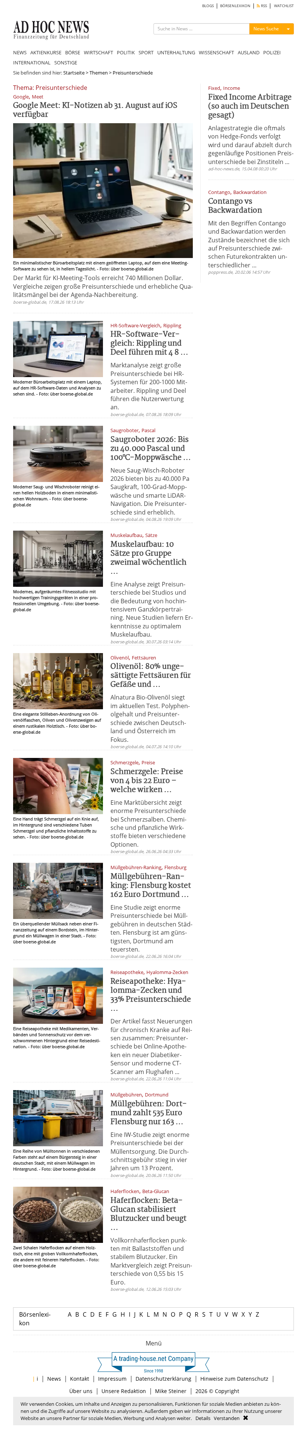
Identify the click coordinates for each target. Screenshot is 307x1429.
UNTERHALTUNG (176, 52)
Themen (98, 72)
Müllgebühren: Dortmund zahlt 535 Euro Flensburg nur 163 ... (148, 1113)
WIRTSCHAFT (98, 52)
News (54, 1378)
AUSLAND (248, 52)
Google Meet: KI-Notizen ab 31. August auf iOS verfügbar (95, 110)
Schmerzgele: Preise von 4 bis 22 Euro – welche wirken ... (146, 781)
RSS (263, 5)
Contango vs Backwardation (235, 206)
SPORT (146, 52)
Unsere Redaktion (123, 1391)
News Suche (266, 28)
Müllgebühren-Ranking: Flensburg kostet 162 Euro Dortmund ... (150, 886)
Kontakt (79, 1378)
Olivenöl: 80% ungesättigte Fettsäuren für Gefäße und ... (150, 676)
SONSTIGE (65, 62)
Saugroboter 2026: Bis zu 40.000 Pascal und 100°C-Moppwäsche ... (150, 449)
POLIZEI (272, 52)
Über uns (80, 1391)
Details (202, 1418)
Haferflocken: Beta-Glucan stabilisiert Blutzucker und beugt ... (148, 1214)
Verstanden (227, 1418)
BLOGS (208, 5)
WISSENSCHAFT (216, 52)
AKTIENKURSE (45, 52)
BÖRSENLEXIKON (235, 5)
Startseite (74, 72)
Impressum (112, 1378)
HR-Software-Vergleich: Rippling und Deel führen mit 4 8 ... (149, 343)
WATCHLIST (284, 5)
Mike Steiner (170, 1391)
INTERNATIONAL (32, 62)
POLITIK (126, 52)
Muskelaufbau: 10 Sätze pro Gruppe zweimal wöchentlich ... (148, 558)
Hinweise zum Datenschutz (234, 1378)
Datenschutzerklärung (163, 1378)
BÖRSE (72, 52)
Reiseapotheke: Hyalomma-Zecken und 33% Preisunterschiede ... (150, 995)
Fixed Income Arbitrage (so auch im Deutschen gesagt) (250, 106)
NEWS (20, 52)
